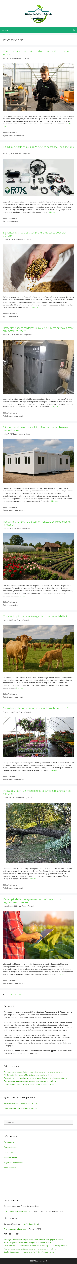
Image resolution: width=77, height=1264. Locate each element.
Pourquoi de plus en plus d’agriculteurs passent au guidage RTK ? (38, 148)
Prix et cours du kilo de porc (15, 1229)
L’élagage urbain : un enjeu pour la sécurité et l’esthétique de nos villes (37, 792)
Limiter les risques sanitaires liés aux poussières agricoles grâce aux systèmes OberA (38, 329)
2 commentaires (11, 221)
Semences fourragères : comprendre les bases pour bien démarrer (34, 234)
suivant (17, 994)
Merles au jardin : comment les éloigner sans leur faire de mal (28, 1075)
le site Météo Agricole (29, 1224)
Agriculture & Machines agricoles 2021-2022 (21, 1103)
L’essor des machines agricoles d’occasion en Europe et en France (36, 53)
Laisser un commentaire (14, 136)
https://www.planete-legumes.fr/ (17, 1211)
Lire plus (52, 212)
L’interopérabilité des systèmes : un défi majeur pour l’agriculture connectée (32, 901)
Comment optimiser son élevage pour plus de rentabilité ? (35, 616)
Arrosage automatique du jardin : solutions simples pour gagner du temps (33, 1072)
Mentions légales (10, 1157)
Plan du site (8, 1152)
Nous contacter (10, 1167)
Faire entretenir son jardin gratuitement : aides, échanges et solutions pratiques (35, 1078)
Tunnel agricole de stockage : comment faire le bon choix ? (35, 708)
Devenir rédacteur (11, 1147)
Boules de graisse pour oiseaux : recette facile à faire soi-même (29, 1084)
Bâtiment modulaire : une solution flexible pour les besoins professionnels (35, 428)
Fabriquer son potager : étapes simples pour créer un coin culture (30, 1081)
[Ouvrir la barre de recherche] (74, 30)
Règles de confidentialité (13, 1162)
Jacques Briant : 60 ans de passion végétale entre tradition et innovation (36, 523)
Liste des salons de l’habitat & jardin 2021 (20, 1108)
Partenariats (9, 1142)
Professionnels (11, 132)
